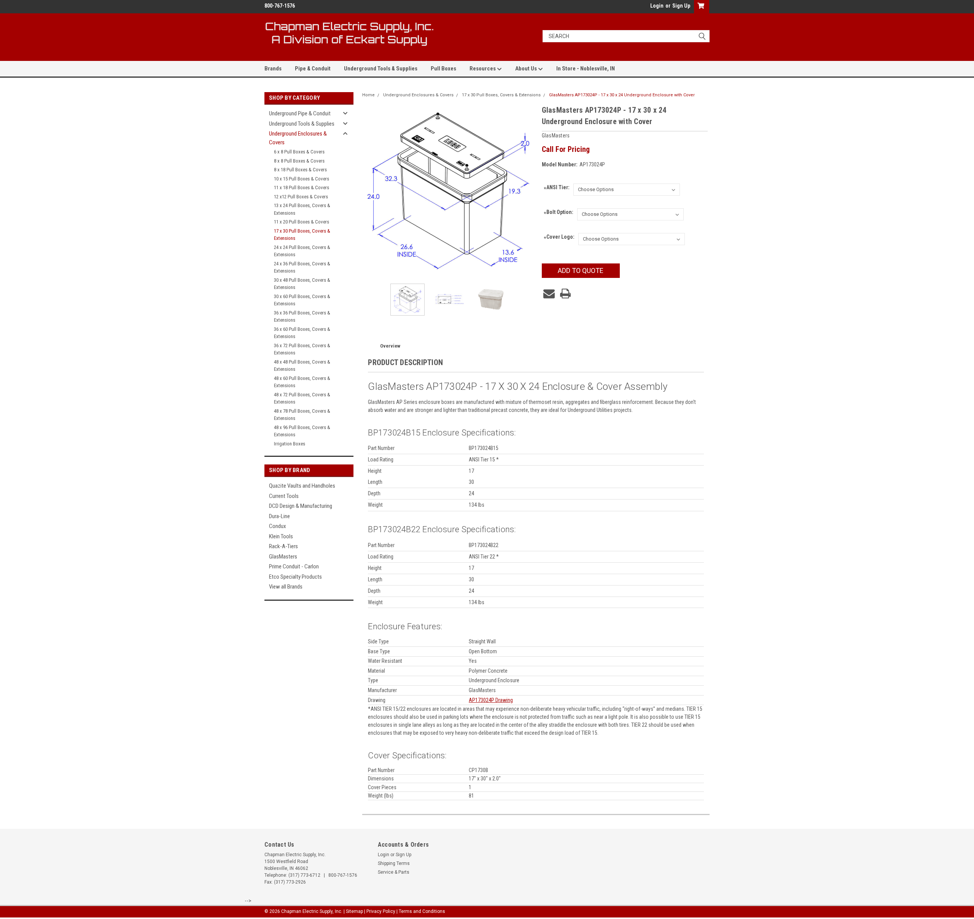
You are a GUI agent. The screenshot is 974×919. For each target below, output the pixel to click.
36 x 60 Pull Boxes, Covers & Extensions (302, 333)
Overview (390, 346)
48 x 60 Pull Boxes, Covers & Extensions (302, 382)
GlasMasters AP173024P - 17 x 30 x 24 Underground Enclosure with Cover (622, 95)
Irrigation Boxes (289, 444)
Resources (483, 68)
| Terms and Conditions (420, 911)
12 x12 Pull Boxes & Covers (301, 196)
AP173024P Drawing (491, 700)
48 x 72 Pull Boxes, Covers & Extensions (302, 398)
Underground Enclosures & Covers (298, 138)
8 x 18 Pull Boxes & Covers (300, 169)
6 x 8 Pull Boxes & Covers (299, 152)
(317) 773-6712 (304, 875)
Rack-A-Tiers (283, 546)
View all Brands (285, 586)
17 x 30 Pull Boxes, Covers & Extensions (302, 234)
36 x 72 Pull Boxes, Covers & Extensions (302, 349)
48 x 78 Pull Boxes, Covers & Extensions (302, 414)
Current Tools (284, 496)
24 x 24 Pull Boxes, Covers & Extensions (302, 251)
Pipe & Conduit (313, 68)
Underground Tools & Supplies (380, 68)
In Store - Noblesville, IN (585, 68)
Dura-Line (279, 516)
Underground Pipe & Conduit (300, 113)
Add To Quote (580, 270)
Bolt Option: (558, 213)
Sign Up (681, 6)
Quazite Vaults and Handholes (302, 485)
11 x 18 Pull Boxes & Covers (301, 187)
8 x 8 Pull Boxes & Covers (299, 161)
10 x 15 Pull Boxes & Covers (301, 179)
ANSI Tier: (557, 188)
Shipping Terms (394, 863)
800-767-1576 (342, 875)
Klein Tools (281, 536)
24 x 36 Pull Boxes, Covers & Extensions (302, 267)
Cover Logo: (559, 238)
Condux (277, 526)
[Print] (565, 293)
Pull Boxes (443, 68)
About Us (526, 68)
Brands (273, 68)
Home (368, 95)
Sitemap (354, 911)
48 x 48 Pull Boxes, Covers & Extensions (302, 365)
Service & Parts (393, 872)
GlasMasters (283, 556)
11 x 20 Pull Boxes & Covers (301, 222)
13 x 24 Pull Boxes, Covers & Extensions (302, 209)
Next (528, 191)
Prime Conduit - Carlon (294, 566)
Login (657, 6)
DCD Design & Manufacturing (300, 506)
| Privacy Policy (379, 911)
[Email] (549, 293)
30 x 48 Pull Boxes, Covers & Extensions (302, 283)
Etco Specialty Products (295, 576)
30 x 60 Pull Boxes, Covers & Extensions (302, 300)
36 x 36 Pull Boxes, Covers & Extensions (302, 316)
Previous (369, 191)
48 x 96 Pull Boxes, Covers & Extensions (302, 431)
